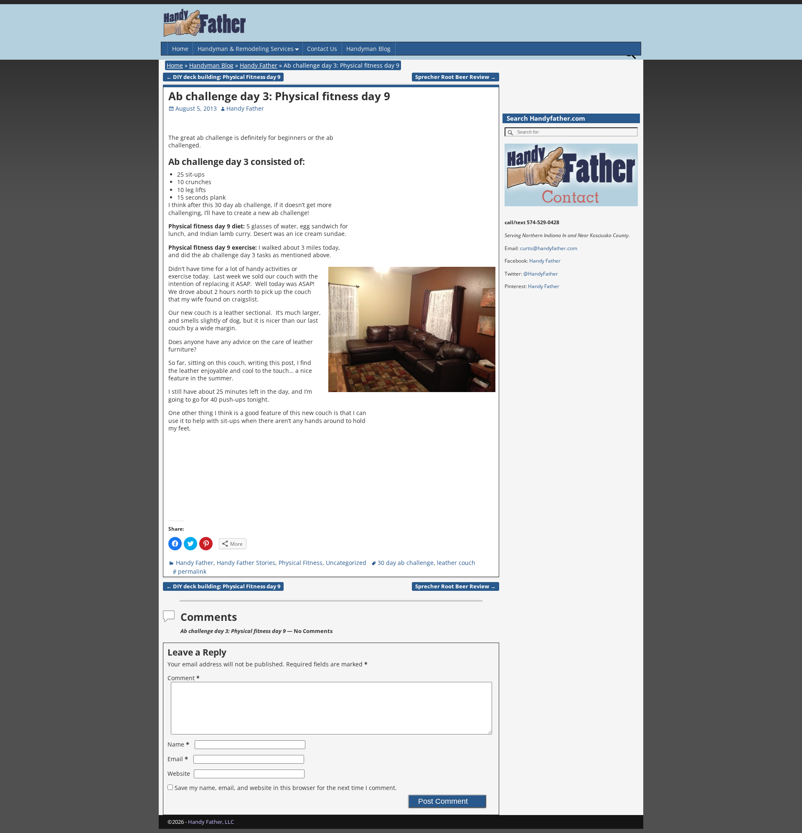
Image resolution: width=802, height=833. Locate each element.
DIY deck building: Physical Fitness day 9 (223, 77)
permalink (192, 571)
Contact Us (322, 49)
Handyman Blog (368, 49)
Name (178, 744)
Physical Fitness (300, 563)
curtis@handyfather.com (548, 248)
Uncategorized (346, 563)
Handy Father (258, 65)
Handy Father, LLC (211, 821)
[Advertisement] (425, 195)
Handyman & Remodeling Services (246, 49)
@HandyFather (540, 273)
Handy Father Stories (246, 563)
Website (179, 773)
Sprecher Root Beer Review (455, 77)
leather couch (456, 563)
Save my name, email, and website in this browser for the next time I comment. (286, 788)
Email (178, 759)
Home (180, 49)
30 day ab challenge (406, 563)
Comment (184, 678)
